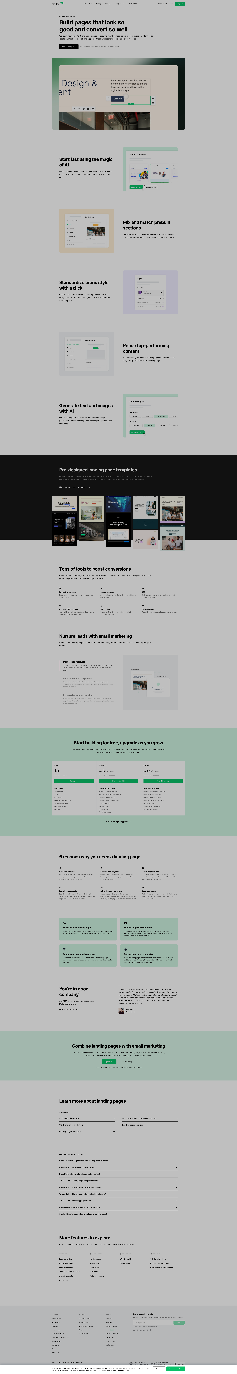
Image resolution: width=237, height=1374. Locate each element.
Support (81, 1330)
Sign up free (74, 781)
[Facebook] (134, 1330)
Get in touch (110, 1337)
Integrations (56, 1330)
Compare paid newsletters (60, 1337)
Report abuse (83, 1333)
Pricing (98, 4)
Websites (55, 1326)
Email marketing (57, 1318)
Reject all (159, 1369)
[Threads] (151, 1330)
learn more (112, 775)
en (161, 4)
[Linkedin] (144, 1330)
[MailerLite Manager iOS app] (179, 1363)
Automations (56, 1322)
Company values (111, 1326)
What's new (55, 1352)
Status (54, 1349)
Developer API (56, 1341)
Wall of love (110, 1345)
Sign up (180, 4)
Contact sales (110, 1341)
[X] (137, 1330)
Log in (171, 4)
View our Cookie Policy (121, 1370)
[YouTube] (141, 1330)
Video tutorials (84, 1322)
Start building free (68, 47)
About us (109, 1318)
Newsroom (109, 1349)
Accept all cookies (175, 1369)
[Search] (166, 4)
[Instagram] (147, 1330)
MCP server (55, 1345)
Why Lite (109, 1322)
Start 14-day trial (118, 781)
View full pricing (126, 1062)
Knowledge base (84, 1318)
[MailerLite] (57, 3)
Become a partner (112, 1333)
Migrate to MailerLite (86, 1326)
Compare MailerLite (58, 1333)
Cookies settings (145, 1369)
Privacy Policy (153, 1326)
